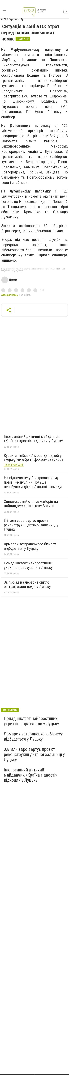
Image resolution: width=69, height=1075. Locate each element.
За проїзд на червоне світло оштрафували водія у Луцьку (27, 584)
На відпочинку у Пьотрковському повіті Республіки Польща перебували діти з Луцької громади (33, 482)
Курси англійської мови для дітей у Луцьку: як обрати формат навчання (34, 457)
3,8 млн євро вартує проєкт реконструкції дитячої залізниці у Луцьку (31, 525)
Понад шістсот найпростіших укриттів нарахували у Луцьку (28, 565)
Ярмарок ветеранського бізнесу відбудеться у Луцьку (30, 546)
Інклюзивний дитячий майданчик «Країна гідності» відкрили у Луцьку (33, 438)
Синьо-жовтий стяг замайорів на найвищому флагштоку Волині (31, 503)
